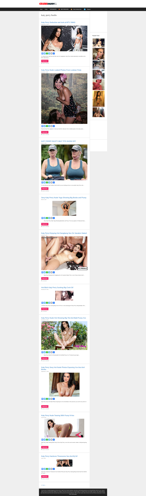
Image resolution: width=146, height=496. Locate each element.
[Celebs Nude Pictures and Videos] (48, 3)
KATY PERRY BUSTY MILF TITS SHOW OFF (58, 141)
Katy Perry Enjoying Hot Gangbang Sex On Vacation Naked (64, 233)
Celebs (46, 9)
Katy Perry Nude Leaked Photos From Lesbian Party (61, 70)
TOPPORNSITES (53, 9)
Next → (44, 485)
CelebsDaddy (73, 494)
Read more (45, 61)
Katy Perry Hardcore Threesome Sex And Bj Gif (59, 456)
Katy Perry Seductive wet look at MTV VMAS (58, 22)
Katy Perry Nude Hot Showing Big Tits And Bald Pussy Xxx (63, 318)
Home (41, 9)
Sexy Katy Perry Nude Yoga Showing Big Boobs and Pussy (63, 198)
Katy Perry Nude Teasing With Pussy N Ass (57, 415)
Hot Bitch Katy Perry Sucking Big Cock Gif (57, 287)
